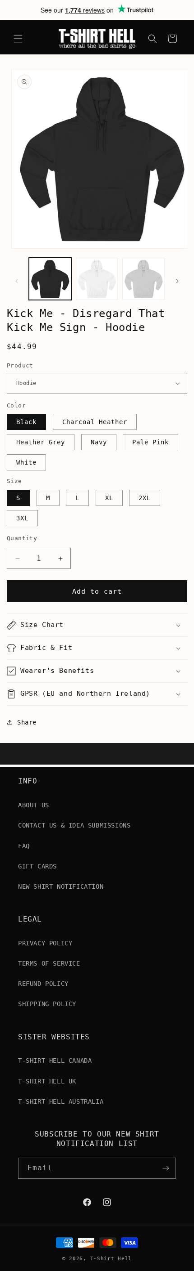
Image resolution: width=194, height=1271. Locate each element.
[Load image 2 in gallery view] (97, 279)
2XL (145, 497)
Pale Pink (150, 442)
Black (26, 421)
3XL (22, 518)
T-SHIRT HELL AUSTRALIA (60, 1101)
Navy (99, 442)
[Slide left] (17, 281)
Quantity (22, 538)
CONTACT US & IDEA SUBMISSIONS (74, 825)
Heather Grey (40, 442)
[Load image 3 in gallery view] (143, 279)
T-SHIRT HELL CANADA (55, 1060)
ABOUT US (33, 805)
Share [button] (27, 722)
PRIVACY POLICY (45, 943)
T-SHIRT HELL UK (47, 1081)
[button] (18, 39)
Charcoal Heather (94, 421)
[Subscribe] (166, 1168)
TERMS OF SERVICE (49, 963)
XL (109, 497)
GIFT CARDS (37, 866)
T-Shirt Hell (111, 1259)
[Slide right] (177, 281)
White (26, 462)
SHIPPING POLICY (47, 1003)
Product (20, 365)
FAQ (24, 846)
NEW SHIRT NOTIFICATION (60, 886)
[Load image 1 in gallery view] (50, 279)
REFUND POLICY (43, 983)
